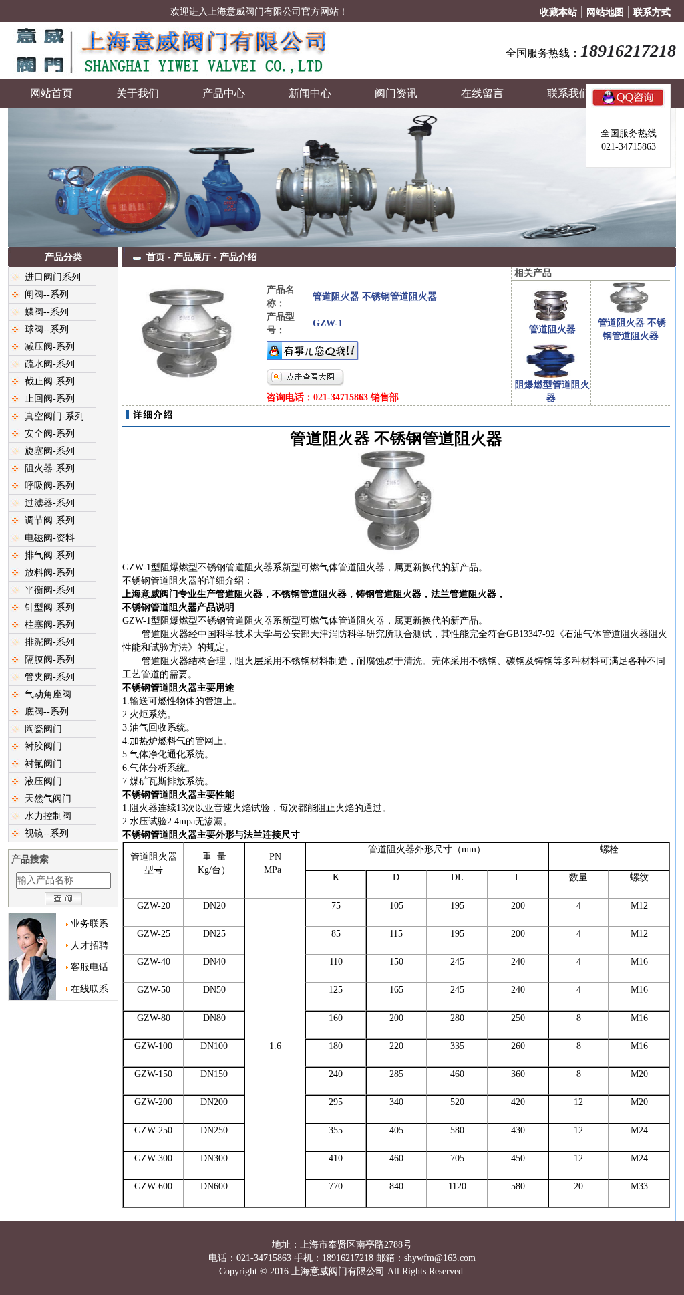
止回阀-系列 (50, 399)
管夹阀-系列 (50, 677)
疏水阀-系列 (50, 364)
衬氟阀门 (43, 764)
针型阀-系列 (50, 607)
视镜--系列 (47, 833)
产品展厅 (192, 257)
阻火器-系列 (50, 468)
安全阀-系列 (50, 434)
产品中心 (223, 93)
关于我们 (137, 93)
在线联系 (89, 989)
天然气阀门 (48, 799)
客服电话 (89, 967)
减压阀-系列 (50, 347)
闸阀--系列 (47, 294)
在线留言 (482, 93)
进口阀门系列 (53, 277)
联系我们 (568, 93)
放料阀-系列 (50, 573)
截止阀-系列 (50, 381)
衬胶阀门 (43, 746)
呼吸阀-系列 (50, 486)
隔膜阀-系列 (50, 660)
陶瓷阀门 (43, 729)
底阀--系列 (47, 712)
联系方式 (652, 12)
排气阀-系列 (50, 555)
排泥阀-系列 (50, 642)
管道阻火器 (552, 329)
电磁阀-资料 (50, 538)
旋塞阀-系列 (50, 451)
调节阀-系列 (50, 520)
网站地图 (605, 12)
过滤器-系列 (50, 503)
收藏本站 (558, 12)
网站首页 (51, 93)
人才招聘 (89, 946)
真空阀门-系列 (54, 416)
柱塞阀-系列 (50, 625)
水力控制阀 (48, 816)
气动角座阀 (48, 694)
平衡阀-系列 (50, 590)
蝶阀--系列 (47, 312)
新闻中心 (310, 93)
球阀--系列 (47, 329)
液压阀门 (43, 781)
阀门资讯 (396, 93)
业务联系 (89, 924)
